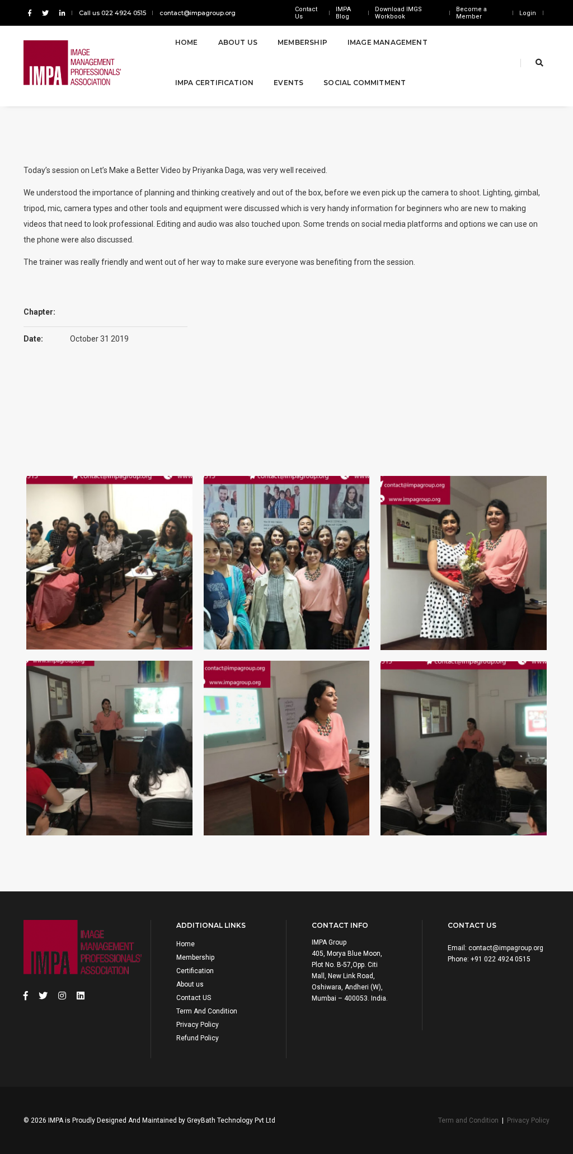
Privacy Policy (197, 1025)
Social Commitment (364, 82)
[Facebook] (30, 13)
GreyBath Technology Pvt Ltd (231, 1120)
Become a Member (471, 13)
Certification (195, 971)
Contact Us (306, 13)
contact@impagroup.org (197, 13)
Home (186, 42)
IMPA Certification (214, 82)
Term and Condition (468, 1120)
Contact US (193, 998)
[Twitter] (45, 13)
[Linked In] (60, 13)
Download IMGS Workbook (398, 13)
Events (288, 82)
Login (527, 13)
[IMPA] (86, 62)
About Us (237, 42)
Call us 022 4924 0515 (112, 13)
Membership (302, 42)
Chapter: (39, 311)
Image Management (387, 42)
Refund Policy (197, 1038)
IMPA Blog (343, 13)
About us (190, 984)
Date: (33, 338)
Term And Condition (206, 1011)
